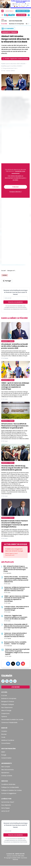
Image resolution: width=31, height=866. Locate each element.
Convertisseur (5, 743)
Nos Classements (7, 707)
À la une (4, 695)
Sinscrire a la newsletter (15, 302)
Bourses (3, 734)
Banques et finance (7, 701)
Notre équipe (5, 808)
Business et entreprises (8, 698)
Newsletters (5, 773)
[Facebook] (8, 664)
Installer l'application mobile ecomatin (16, 58)
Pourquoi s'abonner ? (16, 191)
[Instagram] (23, 664)
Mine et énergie (6, 710)
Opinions (4, 716)
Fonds (3, 737)
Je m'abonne (21, 15)
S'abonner (15, 187)
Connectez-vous (20, 171)
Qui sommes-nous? (7, 802)
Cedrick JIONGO (10, 71)
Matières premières (7, 740)
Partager (8, 281)
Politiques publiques (7, 704)
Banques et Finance (12, 270)
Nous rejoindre (6, 805)
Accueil (3, 270)
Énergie (3, 755)
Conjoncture (5, 713)
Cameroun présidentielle (9, 722)
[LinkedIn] (18, 664)
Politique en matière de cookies (11, 790)
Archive (5, 275)
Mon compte (5, 767)
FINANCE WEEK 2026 (23, 11)
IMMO (3, 752)
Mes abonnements (7, 770)
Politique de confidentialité (10, 787)
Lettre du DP (5, 811)
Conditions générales (8, 784)
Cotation (4, 731)
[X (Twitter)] (13, 664)
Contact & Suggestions (8, 793)
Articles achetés (6, 776)
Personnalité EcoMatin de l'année (12, 719)
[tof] (15, 82)
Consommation (6, 758)
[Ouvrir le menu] (2, 15)
